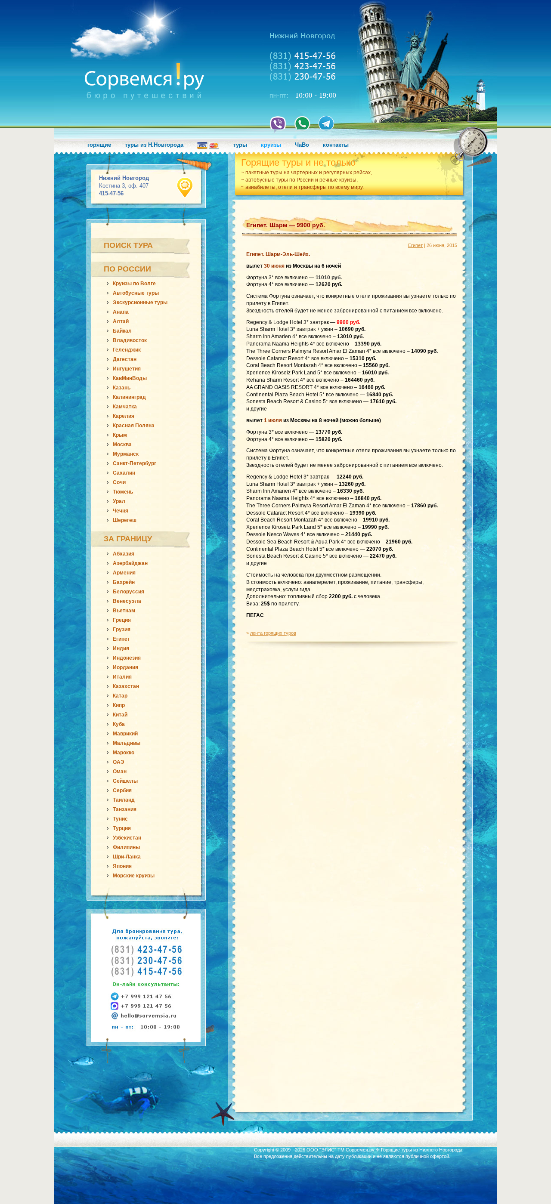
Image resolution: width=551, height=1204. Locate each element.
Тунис (120, 819)
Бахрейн (124, 582)
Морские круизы (134, 876)
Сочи (119, 482)
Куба (119, 724)
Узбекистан (127, 838)
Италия (122, 677)
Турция (122, 828)
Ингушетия (127, 369)
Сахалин (124, 473)
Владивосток (130, 340)
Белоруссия (128, 592)
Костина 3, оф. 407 (124, 186)
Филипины (126, 847)
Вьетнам (124, 611)
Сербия (122, 790)
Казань (121, 388)
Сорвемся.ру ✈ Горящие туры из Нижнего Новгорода (404, 1149)
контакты (336, 145)
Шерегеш (124, 520)
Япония (122, 866)
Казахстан (126, 686)
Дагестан (124, 359)
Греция (122, 620)
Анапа (121, 312)
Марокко (123, 753)
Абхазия (123, 554)
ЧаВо (302, 145)
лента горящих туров (273, 633)
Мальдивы (126, 743)
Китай (120, 715)
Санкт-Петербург (134, 463)
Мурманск (126, 454)
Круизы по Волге (134, 284)
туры (240, 145)
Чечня (120, 511)
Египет (121, 639)
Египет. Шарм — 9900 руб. (285, 225)
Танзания (124, 809)
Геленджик (127, 350)
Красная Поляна (134, 426)
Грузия (121, 630)
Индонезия (127, 658)
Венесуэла (127, 601)
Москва (122, 444)
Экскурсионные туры (140, 302)
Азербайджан (130, 563)
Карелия (123, 416)
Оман (120, 772)
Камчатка (125, 407)
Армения (124, 573)
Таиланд (124, 800)
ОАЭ (118, 762)
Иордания (125, 667)
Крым (120, 435)
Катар (120, 696)
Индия (121, 648)
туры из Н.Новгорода (154, 145)
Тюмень (123, 492)
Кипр (119, 705)
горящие (99, 145)
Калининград (129, 397)
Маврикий (125, 734)
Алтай (121, 321)
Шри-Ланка (127, 857)
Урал (119, 501)
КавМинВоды (130, 378)
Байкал (122, 331)
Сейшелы (125, 781)
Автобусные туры (136, 293)
